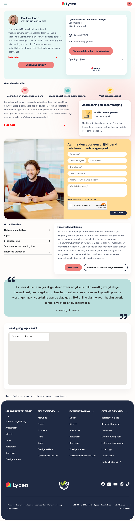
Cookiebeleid (13, 509)
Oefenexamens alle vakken (82, 455)
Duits (40, 443)
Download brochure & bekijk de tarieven (105, 267)
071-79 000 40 (124, 509)
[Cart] (129, 4)
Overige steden (13, 459)
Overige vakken (45, 449)
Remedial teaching (111, 424)
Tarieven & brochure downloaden (91, 51)
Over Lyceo (20, 505)
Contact (11, 505)
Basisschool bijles (110, 418)
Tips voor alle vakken (48, 455)
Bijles (27, 235)
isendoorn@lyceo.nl (83, 41)
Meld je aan (73, 267)
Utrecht (9, 434)
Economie (42, 430)
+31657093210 (81, 35)
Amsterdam (11, 428)
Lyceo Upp (107, 449)
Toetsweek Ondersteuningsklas (27, 246)
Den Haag (10, 453)
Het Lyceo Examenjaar (27, 252)
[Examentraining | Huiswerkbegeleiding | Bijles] (69, 3)
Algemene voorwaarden (36, 505)
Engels (41, 424)
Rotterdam (11, 446)
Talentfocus (108, 455)
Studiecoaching (27, 241)
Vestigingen (18, 396)
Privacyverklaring (54, 505)
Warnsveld (30, 396)
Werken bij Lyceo (110, 462)
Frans (40, 436)
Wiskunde (42, 418)
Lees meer (13, 57)
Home (8, 396)
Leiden (9, 440)
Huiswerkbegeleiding (27, 230)
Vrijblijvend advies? (36, 65)
